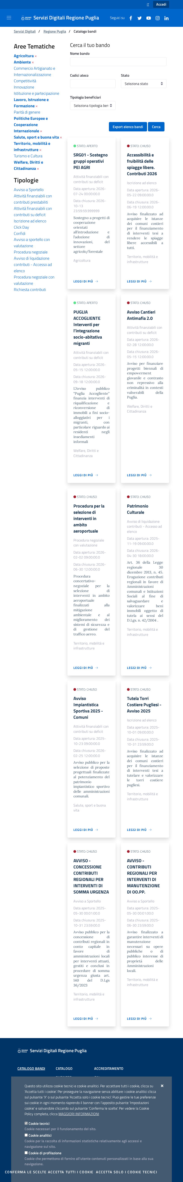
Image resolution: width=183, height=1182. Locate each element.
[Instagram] (155, 17)
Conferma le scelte (26, 1172)
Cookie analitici (40, 1135)
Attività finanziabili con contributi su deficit (33, 211)
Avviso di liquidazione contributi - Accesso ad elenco (33, 264)
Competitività (25, 81)
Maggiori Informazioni (78, 1114)
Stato (125, 75)
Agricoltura (24, 56)
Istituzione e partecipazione (36, 93)
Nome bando (79, 53)
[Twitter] (137, 17)
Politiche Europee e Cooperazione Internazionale (31, 124)
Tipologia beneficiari (85, 97)
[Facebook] (129, 17)
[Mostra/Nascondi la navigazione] (9, 17)
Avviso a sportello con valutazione (32, 242)
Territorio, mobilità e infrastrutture (32, 146)
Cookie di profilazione (45, 1153)
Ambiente (22, 62)
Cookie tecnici (39, 1123)
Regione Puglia (55, 31)
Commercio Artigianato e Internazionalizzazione (34, 71)
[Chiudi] (162, 1085)
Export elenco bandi (128, 126)
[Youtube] (146, 17)
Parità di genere (27, 112)
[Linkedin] (164, 17)
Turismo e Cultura (28, 156)
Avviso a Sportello (29, 190)
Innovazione (24, 87)
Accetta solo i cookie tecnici (126, 1172)
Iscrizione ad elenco (30, 221)
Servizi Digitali (25, 31)
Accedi (161, 4)
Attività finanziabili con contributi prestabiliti (33, 199)
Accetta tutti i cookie (71, 1172)
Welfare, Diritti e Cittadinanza (28, 165)
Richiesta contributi (30, 290)
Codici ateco (79, 75)
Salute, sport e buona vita (36, 137)
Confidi (19, 233)
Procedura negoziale (31, 252)
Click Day (21, 227)
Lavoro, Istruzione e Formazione (31, 103)
